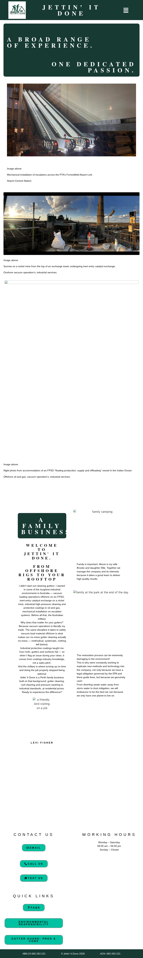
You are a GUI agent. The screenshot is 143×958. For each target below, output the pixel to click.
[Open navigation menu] (126, 10)
